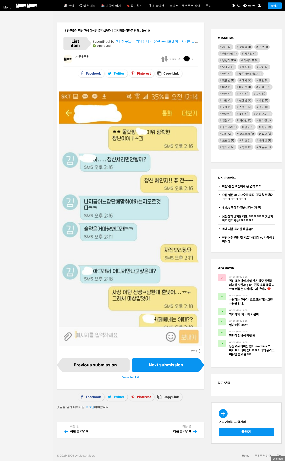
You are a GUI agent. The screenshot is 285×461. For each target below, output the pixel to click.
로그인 (90, 407)
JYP (226, 47)
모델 (263, 80)
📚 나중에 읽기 (111, 5)
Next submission (166, 365)
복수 (243, 93)
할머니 (228, 147)
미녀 (226, 87)
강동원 (245, 47)
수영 (263, 100)
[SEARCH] (239, 5)
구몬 (263, 47)
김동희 (250, 53)
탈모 (266, 133)
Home (245, 455)
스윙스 (245, 107)
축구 (266, 127)
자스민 (245, 120)
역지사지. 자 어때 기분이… (245, 314)
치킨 (227, 133)
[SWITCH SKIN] (233, 5)
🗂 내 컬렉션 (156, 5)
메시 (246, 80)
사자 (260, 93)
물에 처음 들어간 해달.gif (237, 229)
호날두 (265, 147)
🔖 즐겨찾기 (134, 5)
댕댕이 (228, 67)
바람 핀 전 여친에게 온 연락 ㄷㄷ (241, 186)
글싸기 (275, 5)
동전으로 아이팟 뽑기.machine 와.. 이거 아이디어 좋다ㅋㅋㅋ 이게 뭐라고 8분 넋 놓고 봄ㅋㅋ (252, 350)
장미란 (265, 120)
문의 (208, 5)
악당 (226, 113)
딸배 (263, 67)
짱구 (249, 127)
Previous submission (95, 365)
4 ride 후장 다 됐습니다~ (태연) (241, 207)
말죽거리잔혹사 (250, 73)
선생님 (245, 100)
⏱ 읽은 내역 (87, 5)
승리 (263, 107)
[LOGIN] (259, 5)
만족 (226, 73)
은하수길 (263, 113)
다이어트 (251, 60)
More (194, 350)
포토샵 (228, 140)
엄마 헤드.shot (238, 325)
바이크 (265, 87)
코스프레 (246, 133)
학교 (246, 140)
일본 (227, 120)
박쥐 (226, 93)
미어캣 (245, 87)
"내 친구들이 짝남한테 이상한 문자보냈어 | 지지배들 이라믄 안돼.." (166, 41)
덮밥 (246, 67)
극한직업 (229, 53)
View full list (130, 377)
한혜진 (265, 140)
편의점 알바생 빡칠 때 (242, 335)
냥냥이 (229, 60)
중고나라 (229, 127)
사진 (226, 100)
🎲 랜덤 (69, 5)
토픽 (172, 5)
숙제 (226, 107)
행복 (246, 147)
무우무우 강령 (191, 5)
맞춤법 (228, 80)
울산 (243, 113)
